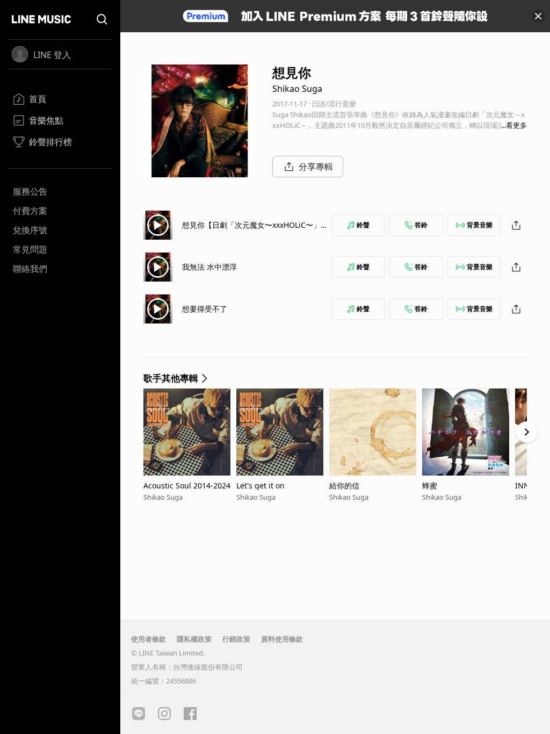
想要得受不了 (204, 309)
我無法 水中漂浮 (209, 267)
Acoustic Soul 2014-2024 (186, 485)
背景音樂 (480, 224)
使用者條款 (148, 639)
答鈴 (421, 224)
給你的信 (344, 485)
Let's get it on (260, 485)
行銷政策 (236, 639)
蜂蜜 (429, 485)
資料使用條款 (282, 639)
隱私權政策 (194, 639)
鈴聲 (363, 224)
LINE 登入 (52, 55)
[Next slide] (527, 432)
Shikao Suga (297, 89)
